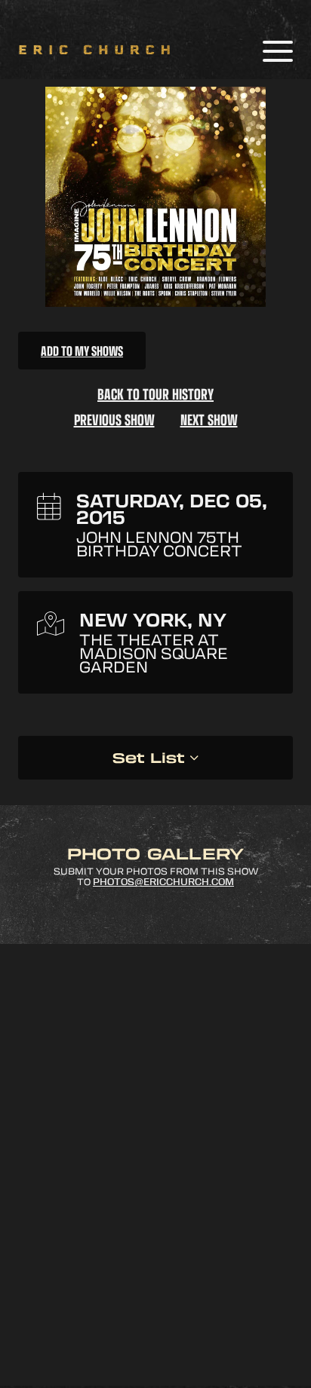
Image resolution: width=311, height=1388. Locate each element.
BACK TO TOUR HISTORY (155, 394)
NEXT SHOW (209, 419)
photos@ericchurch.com (163, 882)
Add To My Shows (82, 350)
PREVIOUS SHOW (114, 419)
